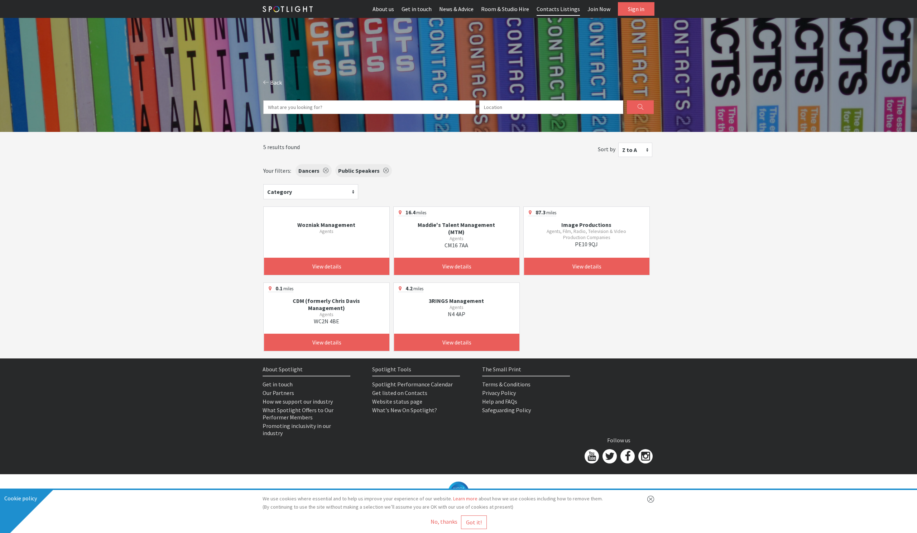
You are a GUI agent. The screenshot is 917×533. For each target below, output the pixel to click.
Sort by (606, 149)
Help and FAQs (499, 401)
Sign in (636, 9)
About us (383, 9)
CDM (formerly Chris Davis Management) (326, 304)
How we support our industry (298, 401)
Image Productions (586, 224)
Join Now (598, 9)
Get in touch (417, 9)
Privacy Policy (499, 392)
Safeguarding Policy (506, 410)
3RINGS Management (456, 300)
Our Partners (278, 392)
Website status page (397, 401)
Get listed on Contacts (399, 392)
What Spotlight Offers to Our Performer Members (298, 413)
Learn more (465, 498)
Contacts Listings (558, 9)
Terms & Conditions (506, 384)
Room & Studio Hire (505, 9)
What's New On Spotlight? (404, 410)
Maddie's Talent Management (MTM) (456, 228)
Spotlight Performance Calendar (412, 384)
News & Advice (456, 9)
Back (275, 82)
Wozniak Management (326, 224)
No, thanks (444, 521)
